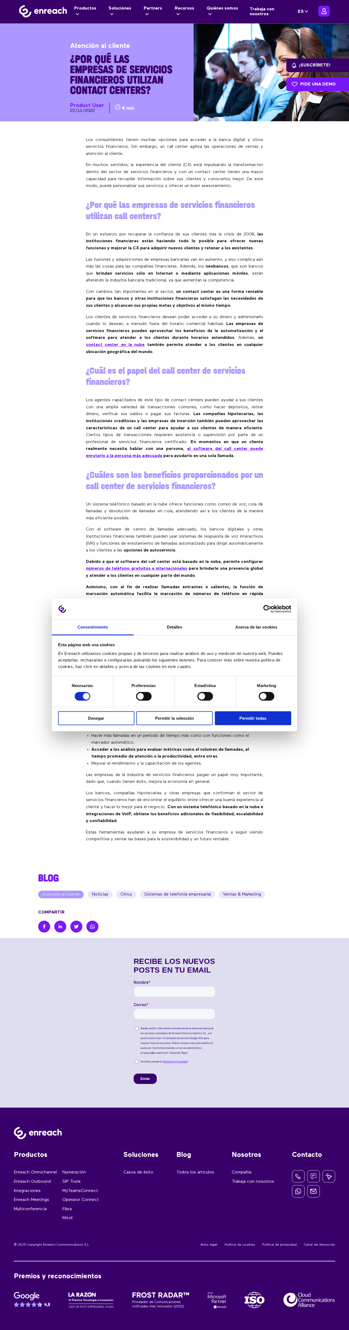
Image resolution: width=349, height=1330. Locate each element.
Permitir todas (252, 718)
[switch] (144, 696)
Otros (126, 894)
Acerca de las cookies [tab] (256, 627)
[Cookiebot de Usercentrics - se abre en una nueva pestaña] (267, 609)
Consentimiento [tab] (92, 627)
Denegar (96, 718)
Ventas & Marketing (242, 894)
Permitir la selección (174, 718)
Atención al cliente (61, 894)
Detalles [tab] (174, 627)
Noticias (100, 894)
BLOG (48, 878)
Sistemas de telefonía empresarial (177, 894)
